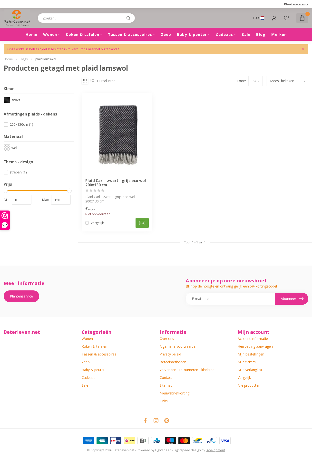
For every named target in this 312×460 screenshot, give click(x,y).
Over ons (167, 338)
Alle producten (249, 385)
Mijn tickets (247, 362)
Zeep (166, 34)
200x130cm (21, 124)
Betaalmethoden (173, 362)
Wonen (50, 34)
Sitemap (166, 385)
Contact (166, 377)
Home (31, 34)
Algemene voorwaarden (178, 346)
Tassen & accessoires (130, 34)
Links (164, 401)
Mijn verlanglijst (250, 369)
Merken (279, 34)
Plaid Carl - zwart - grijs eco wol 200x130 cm (115, 183)
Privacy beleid (170, 354)
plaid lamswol (45, 59)
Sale (246, 34)
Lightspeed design (187, 450)
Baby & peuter (192, 34)
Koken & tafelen (82, 34)
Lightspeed (163, 450)
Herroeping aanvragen (255, 346)
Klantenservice (296, 4)
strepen (18, 172)
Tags (24, 59)
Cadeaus (224, 34)
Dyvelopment (215, 450)
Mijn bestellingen (251, 354)
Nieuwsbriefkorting (174, 393)
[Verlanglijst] (286, 18)
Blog (260, 34)
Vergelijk (97, 223)
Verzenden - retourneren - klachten (187, 369)
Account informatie (253, 338)
